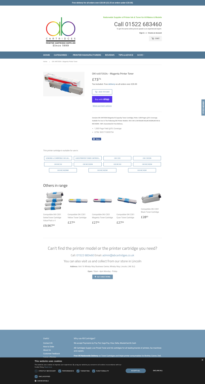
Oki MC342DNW (63, 170)
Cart (157, 38)
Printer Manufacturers (87, 55)
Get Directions (103, 277)
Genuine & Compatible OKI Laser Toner (59, 158)
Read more (48, 367)
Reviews (109, 55)
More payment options (102, 106)
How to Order (48, 347)
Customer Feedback (51, 354)
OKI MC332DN (88, 164)
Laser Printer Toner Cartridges (87, 158)
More (140, 55)
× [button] (202, 360)
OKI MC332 (58, 164)
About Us (47, 350)
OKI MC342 (117, 164)
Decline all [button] (158, 371)
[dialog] (102, 370)
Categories (60, 55)
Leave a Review (49, 357)
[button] (78, 380)
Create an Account (155, 33)
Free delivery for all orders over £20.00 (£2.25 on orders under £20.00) (102, 3)
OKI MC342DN (147, 164)
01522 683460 (143, 24)
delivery (111, 84)
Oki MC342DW (102, 170)
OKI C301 (117, 158)
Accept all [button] (135, 371)
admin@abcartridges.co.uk (118, 255)
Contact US (48, 343)
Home (46, 55)
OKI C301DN (147, 158)
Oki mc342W (142, 170)
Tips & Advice (126, 55)
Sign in (141, 33)
